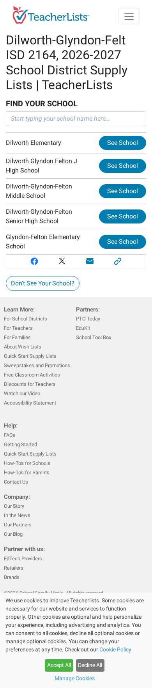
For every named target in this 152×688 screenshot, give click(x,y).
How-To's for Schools (27, 463)
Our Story (14, 506)
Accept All (59, 665)
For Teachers (18, 328)
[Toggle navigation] (129, 16)
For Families (17, 337)
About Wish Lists (22, 347)
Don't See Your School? (42, 283)
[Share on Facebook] (34, 261)
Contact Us (16, 482)
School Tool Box (93, 337)
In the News (17, 515)
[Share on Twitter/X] (62, 261)
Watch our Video (22, 393)
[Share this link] (118, 261)
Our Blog (13, 534)
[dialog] (76, 640)
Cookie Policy (115, 649)
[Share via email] (90, 261)
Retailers (13, 568)
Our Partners (18, 525)
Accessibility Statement (30, 403)
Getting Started (20, 444)
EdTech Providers (23, 558)
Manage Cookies (75, 678)
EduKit (83, 328)
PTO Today (88, 319)
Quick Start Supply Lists (30, 356)
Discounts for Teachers (30, 384)
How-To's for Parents (26, 472)
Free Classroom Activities (32, 375)
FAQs (10, 435)
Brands (11, 577)
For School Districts (25, 319)
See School (122, 142)
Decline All (90, 665)
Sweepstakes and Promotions (37, 365)
